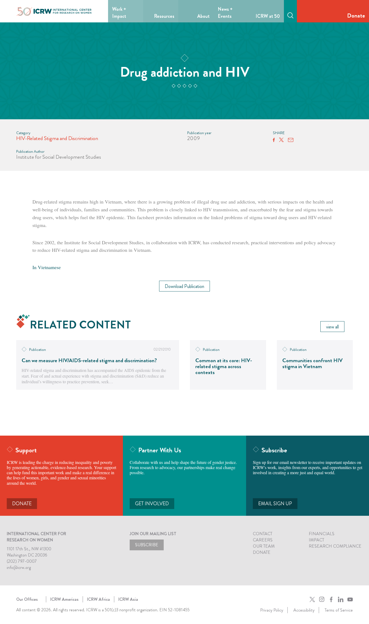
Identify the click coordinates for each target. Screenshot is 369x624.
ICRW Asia (128, 599)
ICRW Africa (98, 599)
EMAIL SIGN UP (275, 503)
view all (332, 326)
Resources (164, 16)
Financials (321, 534)
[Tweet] (281, 140)
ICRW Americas (64, 599)
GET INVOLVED (152, 503)
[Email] (290, 140)
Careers (263, 540)
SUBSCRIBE (146, 545)
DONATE (22, 503)
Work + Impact (119, 13)
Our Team (264, 546)
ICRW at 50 (268, 16)
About (203, 16)
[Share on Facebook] (274, 140)
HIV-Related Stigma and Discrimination (57, 138)
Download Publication (184, 286)
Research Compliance (335, 546)
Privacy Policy (271, 610)
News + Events (225, 13)
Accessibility (303, 610)
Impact (316, 540)
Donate (356, 15)
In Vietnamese (46, 267)
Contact (262, 534)
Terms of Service (339, 610)
